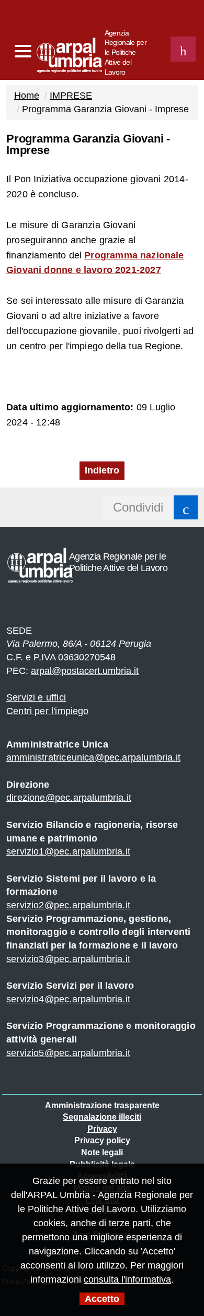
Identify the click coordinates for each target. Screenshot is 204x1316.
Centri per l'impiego (47, 711)
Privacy (102, 1128)
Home (26, 95)
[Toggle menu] (22, 51)
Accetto (102, 1299)
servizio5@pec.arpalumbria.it (68, 1053)
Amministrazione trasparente (102, 1105)
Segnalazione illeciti (102, 1116)
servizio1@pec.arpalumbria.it (68, 851)
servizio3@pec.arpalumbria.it (68, 959)
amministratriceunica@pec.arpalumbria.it (93, 757)
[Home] (49, 52)
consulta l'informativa (127, 1279)
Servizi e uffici (36, 697)
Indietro (102, 470)
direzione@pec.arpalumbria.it (68, 797)
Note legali (102, 1152)
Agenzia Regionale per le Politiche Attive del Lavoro (125, 52)
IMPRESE (71, 95)
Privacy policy (102, 1140)
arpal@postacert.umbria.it (85, 671)
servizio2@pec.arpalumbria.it (68, 905)
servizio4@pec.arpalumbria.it (68, 999)
